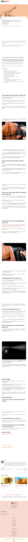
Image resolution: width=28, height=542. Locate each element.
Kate (3, 24)
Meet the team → (24, 497)
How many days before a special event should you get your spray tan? (15, 81)
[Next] (26, 483)
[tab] (12, 490)
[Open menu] (26, 1)
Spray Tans (4, 19)
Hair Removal (14, 525)
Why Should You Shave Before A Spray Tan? (10, 70)
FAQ (2, 19)
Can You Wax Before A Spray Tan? (8, 75)
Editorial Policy (14, 533)
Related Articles (6, 82)
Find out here (23, 465)
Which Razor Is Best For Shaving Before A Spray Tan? (11, 73)
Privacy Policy (14, 532)
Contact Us (2, 515)
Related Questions (6, 78)
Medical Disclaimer (14, 535)
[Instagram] (14, 540)
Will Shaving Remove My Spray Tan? (9, 74)
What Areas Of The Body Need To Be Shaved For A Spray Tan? (12, 72)
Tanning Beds (14, 524)
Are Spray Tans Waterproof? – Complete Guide (6, 469)
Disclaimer (14, 534)
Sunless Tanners (14, 520)
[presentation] (7, 480)
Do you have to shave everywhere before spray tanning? (13, 79)
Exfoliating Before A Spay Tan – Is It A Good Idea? (21, 469)
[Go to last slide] (1, 483)
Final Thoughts (6, 77)
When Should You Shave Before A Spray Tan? (10, 71)
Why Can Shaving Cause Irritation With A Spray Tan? (11, 76)
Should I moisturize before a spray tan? (10, 80)
